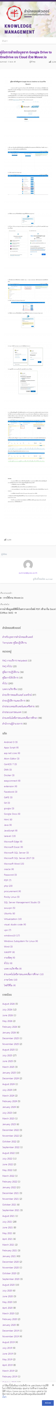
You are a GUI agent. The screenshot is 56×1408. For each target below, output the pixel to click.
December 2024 (10, 1078)
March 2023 (8, 1119)
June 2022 (7, 1164)
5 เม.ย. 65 (12, 62)
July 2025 (7, 1055)
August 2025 (8, 1050)
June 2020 (7, 1296)
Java (8, 825)
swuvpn (9, 908)
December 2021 (10, 1193)
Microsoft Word (14, 864)
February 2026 (9, 1027)
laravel (10, 836)
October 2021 (9, 1205)
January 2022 (9, 1187)
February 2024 (9, 1101)
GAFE (8, 797)
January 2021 (9, 1256)
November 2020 (10, 1268)
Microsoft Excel (13, 847)
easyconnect (12, 781)
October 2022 (9, 1142)
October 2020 (9, 1273)
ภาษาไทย (10, 980)
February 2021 (9, 1250)
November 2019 (10, 1336)
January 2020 (9, 1325)
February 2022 (9, 1182)
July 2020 (7, 1291)
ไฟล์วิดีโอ (10, 985)
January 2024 (9, 1107)
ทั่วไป (4, 683)
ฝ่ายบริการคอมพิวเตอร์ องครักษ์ (17, 695)
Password (10, 875)
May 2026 (7, 1021)
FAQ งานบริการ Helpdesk (14, 661)
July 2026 (7, 1010)
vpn (7, 930)
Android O (10, 742)
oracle (9, 869)
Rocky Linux (11, 897)
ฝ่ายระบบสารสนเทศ (11, 712)
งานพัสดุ (9, 958)
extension (10, 786)
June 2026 (7, 1015)
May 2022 (7, 1170)
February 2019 (9, 1377)
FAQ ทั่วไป (7, 666)
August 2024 (8, 1084)
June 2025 (7, 1061)
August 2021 (8, 1216)
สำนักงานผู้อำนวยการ (12, 724)
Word (8, 947)
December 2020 (10, 1262)
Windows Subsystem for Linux (21, 941)
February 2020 (9, 1319)
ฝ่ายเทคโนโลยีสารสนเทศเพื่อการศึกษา (19, 718)
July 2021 (7, 1222)
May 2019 (7, 1359)
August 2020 (8, 1285)
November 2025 (10, 1044)
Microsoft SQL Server (16, 853)
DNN (8, 770)
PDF (7, 880)
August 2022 (8, 1153)
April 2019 (7, 1365)
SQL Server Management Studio (22, 902)
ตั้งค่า (4, 1397)
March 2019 (8, 1371)
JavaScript (10, 831)
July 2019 (7, 1348)
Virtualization (13, 919)
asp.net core (12, 753)
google (9, 808)
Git (7, 803)
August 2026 (8, 1004)
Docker (9, 775)
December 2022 (10, 1130)
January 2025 (9, 1073)
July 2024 (7, 1090)
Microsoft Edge (13, 842)
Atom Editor (11, 759)
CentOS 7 (10, 764)
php (8, 886)
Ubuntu (9, 913)
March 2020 (8, 1313)
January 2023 (9, 1124)
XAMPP (9, 952)
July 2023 (7, 1113)
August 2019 (8, 1342)
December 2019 (10, 1331)
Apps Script (11, 748)
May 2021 (7, 1233)
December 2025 (10, 1038)
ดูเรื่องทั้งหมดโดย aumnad (42, 579)
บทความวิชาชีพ (9, 689)
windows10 (12, 936)
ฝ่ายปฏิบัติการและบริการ (13, 701)
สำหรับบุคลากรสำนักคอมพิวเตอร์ (17, 637)
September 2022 (10, 1147)
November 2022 (10, 1136)
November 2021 (10, 1199)
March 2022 (8, 1176)
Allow (48, 1403)
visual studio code (15, 924)
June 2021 (7, 1227)
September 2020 (10, 1279)
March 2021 (8, 1245)
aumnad (3, 62)
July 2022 (7, 1159)
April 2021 (7, 1239)
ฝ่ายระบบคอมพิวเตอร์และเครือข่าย (18, 706)
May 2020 (7, 1302)
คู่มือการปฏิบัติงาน (10, 672)
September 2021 (10, 1210)
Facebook (10, 792)
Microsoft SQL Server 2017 (19, 858)
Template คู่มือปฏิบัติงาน (14, 643)
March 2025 (8, 1067)
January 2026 (9, 1033)
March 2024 (8, 1096)
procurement (12, 891)
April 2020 (7, 1308)
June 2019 (7, 1354)
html (8, 820)
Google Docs (12, 814)
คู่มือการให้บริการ (10, 678)
